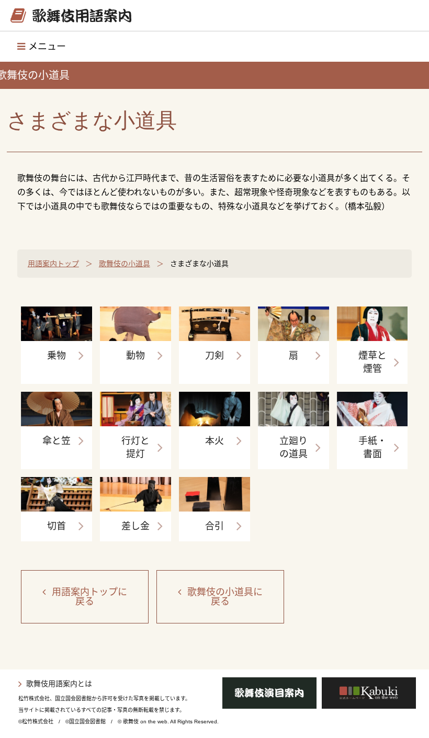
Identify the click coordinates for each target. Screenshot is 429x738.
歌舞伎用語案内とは (59, 683)
